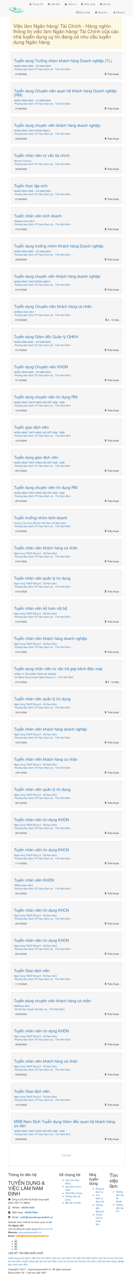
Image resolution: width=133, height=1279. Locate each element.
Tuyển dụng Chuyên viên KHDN (41, 366)
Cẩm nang (89, 4)
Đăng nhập (84, 12)
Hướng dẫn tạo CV (120, 1208)
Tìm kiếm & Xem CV (100, 1198)
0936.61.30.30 (44, 1229)
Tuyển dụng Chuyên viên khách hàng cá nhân (53, 306)
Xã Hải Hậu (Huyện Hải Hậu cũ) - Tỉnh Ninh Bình (40, 1009)
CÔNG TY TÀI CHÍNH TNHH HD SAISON (35, 674)
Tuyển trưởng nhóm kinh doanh (40, 517)
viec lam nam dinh (62, 1258)
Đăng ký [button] (102, 12)
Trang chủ (37, 4)
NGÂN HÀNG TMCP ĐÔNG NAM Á (32, 130)
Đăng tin (120, 12)
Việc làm (55, 4)
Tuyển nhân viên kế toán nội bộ (40, 608)
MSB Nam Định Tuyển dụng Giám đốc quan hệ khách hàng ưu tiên (64, 1123)
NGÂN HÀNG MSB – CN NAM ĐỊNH (32, 66)
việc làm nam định (41, 1258)
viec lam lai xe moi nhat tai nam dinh (77, 1261)
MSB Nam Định (22, 1006)
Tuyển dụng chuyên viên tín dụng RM (45, 397)
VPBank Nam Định (23, 885)
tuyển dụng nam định (19, 1258)
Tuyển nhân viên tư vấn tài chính (42, 155)
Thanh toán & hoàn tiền (99, 1219)
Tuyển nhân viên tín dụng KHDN (41, 819)
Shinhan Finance (22, 160)
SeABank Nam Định (24, 311)
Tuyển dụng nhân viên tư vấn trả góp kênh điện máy (58, 668)
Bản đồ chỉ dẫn (73, 1202)
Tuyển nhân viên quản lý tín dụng (42, 578)
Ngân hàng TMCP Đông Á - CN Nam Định (35, 553)
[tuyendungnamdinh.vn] (16, 7)
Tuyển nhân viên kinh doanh (38, 215)
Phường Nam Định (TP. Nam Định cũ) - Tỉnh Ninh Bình (43, 69)
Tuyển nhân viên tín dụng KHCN (41, 849)
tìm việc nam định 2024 (85, 1258)
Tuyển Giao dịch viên (32, 970)
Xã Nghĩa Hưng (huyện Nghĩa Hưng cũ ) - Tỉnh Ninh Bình (44, 677)
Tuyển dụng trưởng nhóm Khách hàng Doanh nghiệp (58, 246)
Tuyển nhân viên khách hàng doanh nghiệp (50, 638)
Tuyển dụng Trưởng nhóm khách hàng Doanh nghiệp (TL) (63, 60)
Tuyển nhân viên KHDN (34, 880)
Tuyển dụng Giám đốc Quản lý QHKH (46, 336)
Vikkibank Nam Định (24, 221)
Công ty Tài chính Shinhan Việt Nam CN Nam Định (40, 523)
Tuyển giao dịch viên (31, 427)
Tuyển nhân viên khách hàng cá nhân (46, 548)
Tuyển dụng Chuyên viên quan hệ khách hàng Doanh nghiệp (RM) (65, 93)
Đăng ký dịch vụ (100, 1190)
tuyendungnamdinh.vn (29, 1232)
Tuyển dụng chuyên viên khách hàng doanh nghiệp (57, 125)
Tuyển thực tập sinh (31, 185)
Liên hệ (106, 4)
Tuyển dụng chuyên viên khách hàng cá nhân (52, 1000)
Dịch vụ (71, 4)
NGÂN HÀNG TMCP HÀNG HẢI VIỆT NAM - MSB (39, 402)
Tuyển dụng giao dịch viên (36, 457)
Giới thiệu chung (73, 1193)
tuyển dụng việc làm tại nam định (40, 1261)
